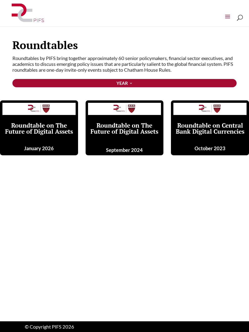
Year (122, 83)
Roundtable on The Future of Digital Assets (39, 128)
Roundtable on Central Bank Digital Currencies (210, 128)
